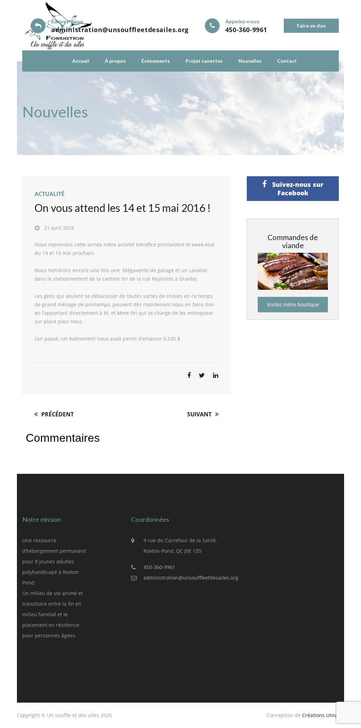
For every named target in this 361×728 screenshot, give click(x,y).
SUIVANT (200, 414)
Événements (155, 61)
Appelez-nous (242, 21)
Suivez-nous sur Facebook (296, 188)
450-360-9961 (246, 29)
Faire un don (311, 26)
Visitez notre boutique (293, 304)
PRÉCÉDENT (57, 414)
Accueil (80, 61)
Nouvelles (250, 61)
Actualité (50, 194)
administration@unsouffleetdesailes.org (120, 29)
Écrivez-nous (67, 21)
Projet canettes (204, 61)
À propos (115, 61)
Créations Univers (323, 715)
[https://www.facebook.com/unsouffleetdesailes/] (27, 655)
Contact (287, 61)
